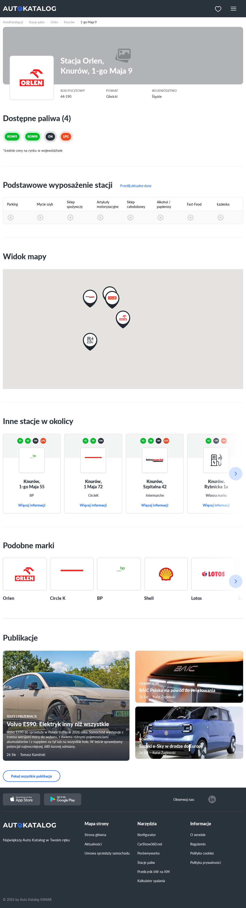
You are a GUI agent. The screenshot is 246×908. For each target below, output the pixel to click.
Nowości (146, 739)
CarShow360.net (149, 844)
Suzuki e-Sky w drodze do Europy (171, 746)
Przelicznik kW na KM (153, 871)
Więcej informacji (31, 505)
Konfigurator (146, 834)
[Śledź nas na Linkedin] (212, 799)
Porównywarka (148, 853)
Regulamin (198, 844)
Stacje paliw (146, 862)
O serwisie (197, 834)
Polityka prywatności (205, 862)
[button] (123, 319)
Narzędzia (147, 823)
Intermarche (155, 495)
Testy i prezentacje (22, 716)
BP (32, 495)
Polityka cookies (202, 853)
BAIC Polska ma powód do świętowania (177, 690)
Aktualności (93, 844)
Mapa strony (97, 823)
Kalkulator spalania (151, 880)
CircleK (93, 495)
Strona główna (95, 834)
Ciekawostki (149, 684)
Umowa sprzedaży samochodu (107, 853)
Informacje (200, 823)
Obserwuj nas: (184, 799)
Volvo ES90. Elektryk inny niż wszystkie (58, 724)
